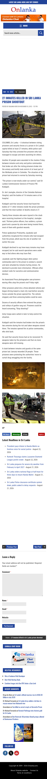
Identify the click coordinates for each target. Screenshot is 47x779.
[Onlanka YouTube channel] (16, 752)
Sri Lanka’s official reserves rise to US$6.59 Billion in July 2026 (23, 696)
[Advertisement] (23, 63)
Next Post (37, 546)
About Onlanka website (19, 770)
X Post (25, 434)
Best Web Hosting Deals (12, 679)
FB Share (6, 434)
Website (5, 617)
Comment (22, 91)
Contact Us (34, 770)
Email (4, 608)
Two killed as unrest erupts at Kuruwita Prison (27, 707)
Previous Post (12, 546)
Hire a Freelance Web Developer (15, 676)
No (16, 91)
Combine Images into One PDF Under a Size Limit (20, 683)
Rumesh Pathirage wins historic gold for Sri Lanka (22, 711)
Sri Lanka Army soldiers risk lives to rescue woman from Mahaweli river (22, 702)
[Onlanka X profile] (11, 752)
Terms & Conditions (24, 773)
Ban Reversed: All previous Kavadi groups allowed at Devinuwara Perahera (23, 717)
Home (8, 638)
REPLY (41, 434)
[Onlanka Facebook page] (5, 752)
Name (5, 600)
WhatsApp (16, 434)
